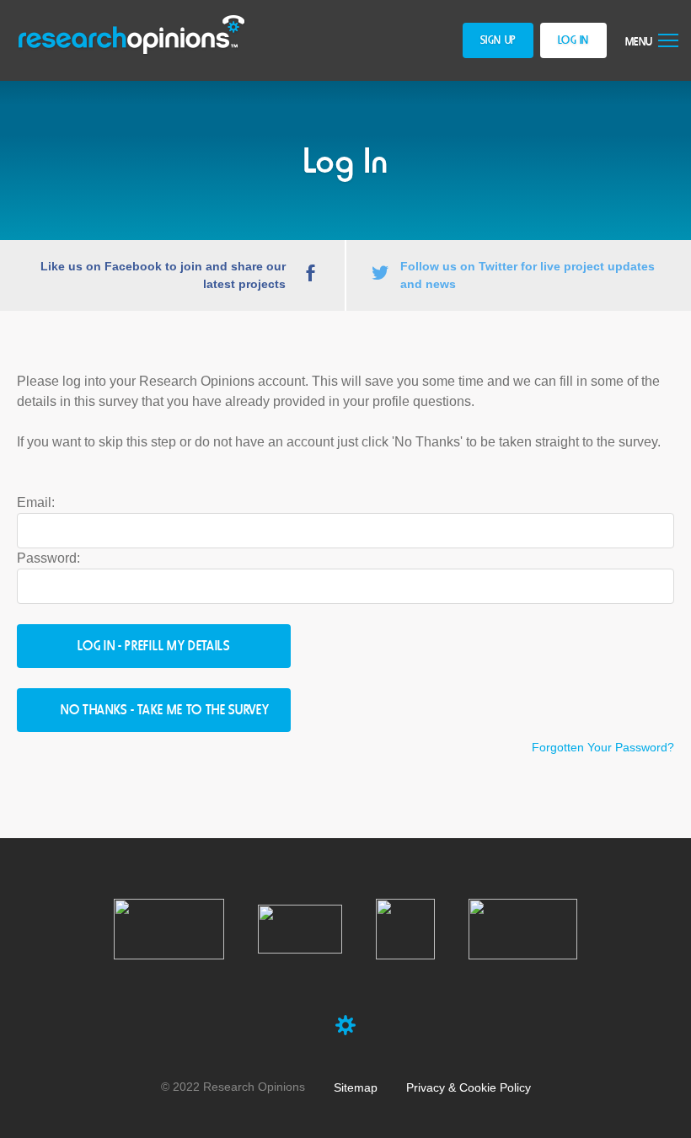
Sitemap (356, 1087)
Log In (573, 41)
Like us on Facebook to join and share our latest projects (163, 275)
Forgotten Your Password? (603, 747)
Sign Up (498, 41)
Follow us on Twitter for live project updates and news (527, 275)
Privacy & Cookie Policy (468, 1087)
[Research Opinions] (131, 35)
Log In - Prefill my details (153, 647)
